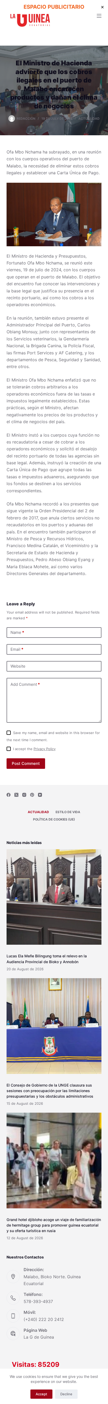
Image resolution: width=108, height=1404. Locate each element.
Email (16, 649)
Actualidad (89, 118)
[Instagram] (24, 795)
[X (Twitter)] (16, 795)
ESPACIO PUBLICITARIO (54, 7)
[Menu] (99, 15)
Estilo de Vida (68, 812)
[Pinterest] (32, 795)
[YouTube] (40, 795)
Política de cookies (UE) (54, 819)
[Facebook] (8, 795)
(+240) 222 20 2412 (44, 1319)
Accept (41, 1394)
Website (17, 666)
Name (17, 632)
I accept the (34, 749)
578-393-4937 (38, 1301)
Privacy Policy (45, 749)
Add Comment (25, 684)
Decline (66, 1394)
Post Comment (26, 763)
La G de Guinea (39, 1337)
